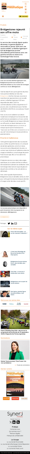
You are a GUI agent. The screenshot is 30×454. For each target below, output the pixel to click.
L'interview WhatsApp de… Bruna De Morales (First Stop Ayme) (18, 253)
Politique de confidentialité (15, 436)
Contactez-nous (15, 429)
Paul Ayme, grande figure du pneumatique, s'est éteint (18, 293)
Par (16, 37)
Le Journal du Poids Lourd (15, 448)
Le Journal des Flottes (15, 446)
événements (25, 2)
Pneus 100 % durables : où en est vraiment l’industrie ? (19, 232)
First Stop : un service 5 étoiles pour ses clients (18, 272)
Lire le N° (6, 398)
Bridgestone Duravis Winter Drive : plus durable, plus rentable (19, 263)
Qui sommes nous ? (15, 431)
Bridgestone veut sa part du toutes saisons (19, 282)
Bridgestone (4, 96)
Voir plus (24, 398)
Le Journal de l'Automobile (15, 442)
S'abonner (15, 398)
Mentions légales (15, 433)
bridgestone (4, 217)
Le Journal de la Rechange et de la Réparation (15, 444)
